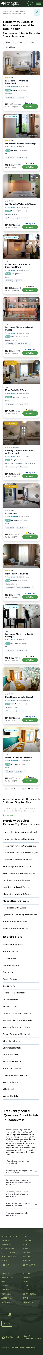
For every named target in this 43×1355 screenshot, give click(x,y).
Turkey (26, 1261)
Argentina (6, 1298)
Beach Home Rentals (13, 944)
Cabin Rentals (10, 958)
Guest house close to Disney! (19, 697)
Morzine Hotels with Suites (16, 901)
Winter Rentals (10, 1096)
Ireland (27, 1253)
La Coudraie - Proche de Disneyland (16, 82)
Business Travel (10, 951)
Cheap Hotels (9, 972)
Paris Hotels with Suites (14, 908)
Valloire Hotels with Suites (15, 928)
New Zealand (7, 1277)
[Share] (37, 12)
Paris (8, 86)
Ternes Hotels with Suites (15, 921)
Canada (26, 1277)
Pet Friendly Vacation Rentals (17, 1020)
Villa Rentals (9, 1089)
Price (20, 42)
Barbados (6, 1302)
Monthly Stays (10, 1006)
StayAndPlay (13, 1347)
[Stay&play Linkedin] (9, 1315)
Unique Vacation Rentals (15, 1075)
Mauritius (6, 1290)
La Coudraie (11, 513)
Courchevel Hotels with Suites (17, 860)
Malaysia (27, 1290)
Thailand (5, 1273)
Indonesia (28, 1302)
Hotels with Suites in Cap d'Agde (18, 839)
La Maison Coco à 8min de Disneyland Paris (17, 265)
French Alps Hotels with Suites (17, 866)
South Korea (29, 1294)
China (25, 1282)
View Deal (30, 106)
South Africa (29, 1265)
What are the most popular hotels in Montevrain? (18, 1204)
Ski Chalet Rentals (12, 1048)
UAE (3, 1282)
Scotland (27, 1240)
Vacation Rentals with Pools (16, 1027)
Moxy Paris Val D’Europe (16, 390)
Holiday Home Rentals (14, 993)
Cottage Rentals (11, 965)
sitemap (5, 1265)
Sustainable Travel (12, 1061)
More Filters (10, 47)
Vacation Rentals (11, 1082)
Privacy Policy (8, 1257)
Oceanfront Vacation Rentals (17, 1013)
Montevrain (15, 86)
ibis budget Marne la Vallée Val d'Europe (19, 328)
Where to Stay (8, 1244)
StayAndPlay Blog (10, 1253)
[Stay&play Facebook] (2, 1315)
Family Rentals (10, 979)
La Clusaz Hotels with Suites (16, 880)
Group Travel (9, 986)
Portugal (27, 1244)
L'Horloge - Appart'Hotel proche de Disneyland (20, 451)
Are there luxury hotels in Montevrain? (17, 1214)
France (26, 1286)
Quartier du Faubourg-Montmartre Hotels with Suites (21, 915)
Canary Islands (9, 1286)
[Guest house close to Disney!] (21, 679)
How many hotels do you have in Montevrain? (19, 1171)
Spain (25, 1248)
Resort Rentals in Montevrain (17, 1034)
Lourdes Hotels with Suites (16, 887)
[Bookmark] (37, 54)
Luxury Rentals (10, 1000)
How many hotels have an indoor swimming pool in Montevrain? (17, 1194)
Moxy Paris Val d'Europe (16, 574)
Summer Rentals (11, 1055)
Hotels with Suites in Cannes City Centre (21, 832)
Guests (31, 42)
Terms (4, 1261)
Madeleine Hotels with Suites (17, 894)
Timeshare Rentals (12, 1068)
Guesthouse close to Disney (18, 757)
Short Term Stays (11, 1041)
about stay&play (9, 1236)
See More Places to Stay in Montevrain (21, 789)
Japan (26, 1298)
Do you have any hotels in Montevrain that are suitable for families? (18, 1182)
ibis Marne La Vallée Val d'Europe (21, 143)
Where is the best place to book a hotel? (17, 1162)
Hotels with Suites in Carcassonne (19, 846)
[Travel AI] (10, 1337)
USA (25, 1236)
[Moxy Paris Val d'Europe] (21, 556)
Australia (27, 1257)
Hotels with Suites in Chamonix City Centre (21, 853)
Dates (8, 42)
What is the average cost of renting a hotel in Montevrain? (19, 1131)
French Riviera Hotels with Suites (19, 873)
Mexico (26, 1273)
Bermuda (6, 1294)
